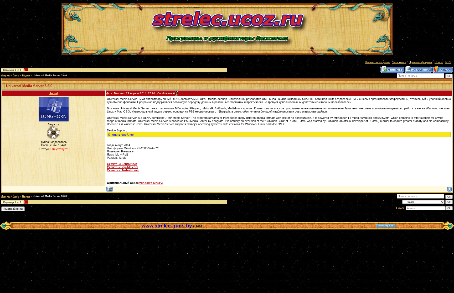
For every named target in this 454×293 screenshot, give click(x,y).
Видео (26, 75)
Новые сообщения (377, 62)
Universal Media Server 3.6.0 (50, 75)
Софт (16, 75)
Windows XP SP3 (151, 182)
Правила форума (420, 62)
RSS (448, 62)
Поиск (439, 62)
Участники (399, 62)
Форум (5, 75)
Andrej (53, 93)
